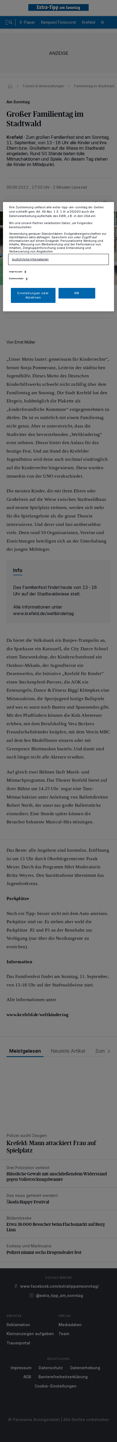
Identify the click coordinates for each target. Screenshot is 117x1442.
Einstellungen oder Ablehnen (32, 295)
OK (76, 293)
